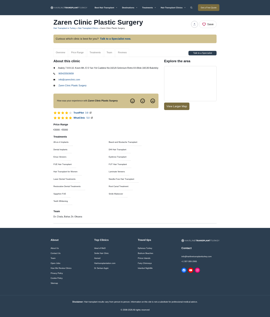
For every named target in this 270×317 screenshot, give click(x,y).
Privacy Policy (57, 273)
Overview (60, 52)
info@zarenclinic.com (69, 79)
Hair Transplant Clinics (172, 7)
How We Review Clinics (61, 268)
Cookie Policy (57, 278)
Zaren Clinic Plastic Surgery (72, 85)
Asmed (97, 258)
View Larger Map (176, 106)
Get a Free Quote (209, 7)
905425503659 (66, 73)
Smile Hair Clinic (101, 253)
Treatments (147, 7)
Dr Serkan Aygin (101, 268)
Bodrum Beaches (145, 253)
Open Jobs (55, 263)
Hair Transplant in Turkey (64, 28)
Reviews (122, 52)
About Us (55, 248)
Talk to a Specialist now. (115, 38)
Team (109, 52)
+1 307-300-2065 (189, 261)
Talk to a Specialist (202, 53)
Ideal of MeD (100, 248)
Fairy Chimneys (145, 263)
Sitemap (54, 283)
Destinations (128, 7)
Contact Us (55, 253)
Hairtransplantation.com (104, 263)
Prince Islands (144, 258)
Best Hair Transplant (104, 7)
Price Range (77, 52)
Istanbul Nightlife (145, 268)
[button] (191, 7)
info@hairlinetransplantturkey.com (196, 256)
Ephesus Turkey (145, 248)
